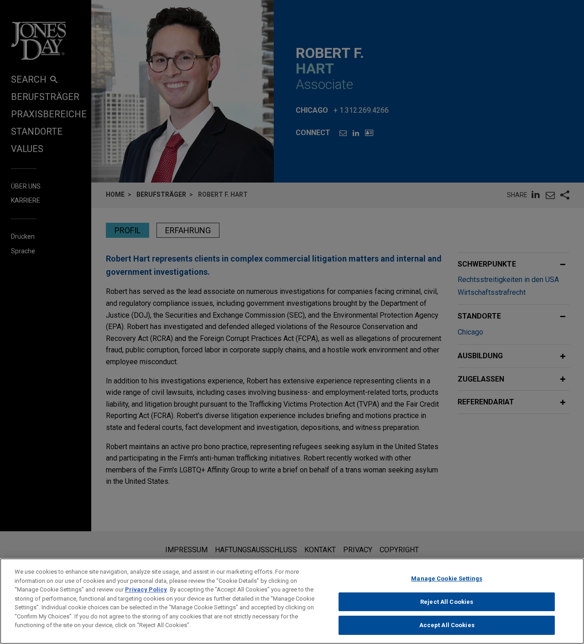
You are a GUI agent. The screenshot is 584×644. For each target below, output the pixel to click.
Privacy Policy (146, 589)
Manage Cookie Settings (446, 578)
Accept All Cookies (446, 625)
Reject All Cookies (446, 601)
